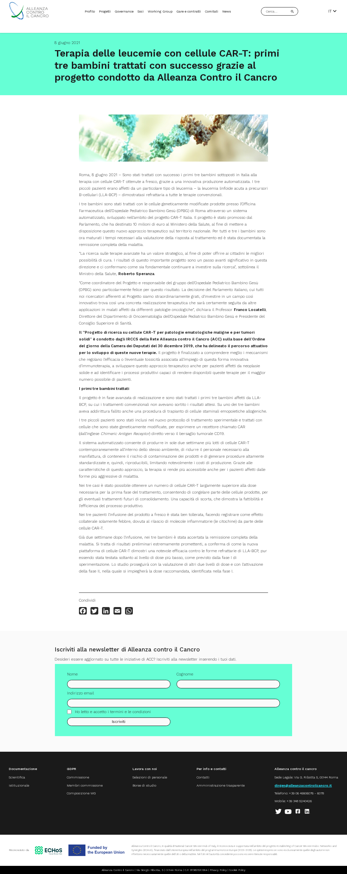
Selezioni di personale (149, 777)
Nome (72, 674)
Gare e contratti (188, 11)
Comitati (211, 11)
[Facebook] (83, 610)
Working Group (160, 11)
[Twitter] (94, 610)
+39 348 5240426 (299, 801)
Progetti (105, 11)
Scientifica (17, 777)
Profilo (90, 11)
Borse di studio (144, 785)
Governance (124, 11)
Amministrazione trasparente (221, 785)
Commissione (78, 777)
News (226, 11)
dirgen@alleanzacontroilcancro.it (303, 785)
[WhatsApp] (129, 610)
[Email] (117, 610)
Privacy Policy (218, 870)
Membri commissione (85, 785)
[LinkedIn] (106, 610)
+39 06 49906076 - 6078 (306, 793)
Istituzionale (19, 785)
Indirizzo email (80, 693)
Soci (140, 11)
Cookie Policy (237, 870)
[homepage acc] (29, 18)
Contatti (203, 777)
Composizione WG (81, 793)
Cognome (185, 674)
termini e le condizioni (130, 711)
